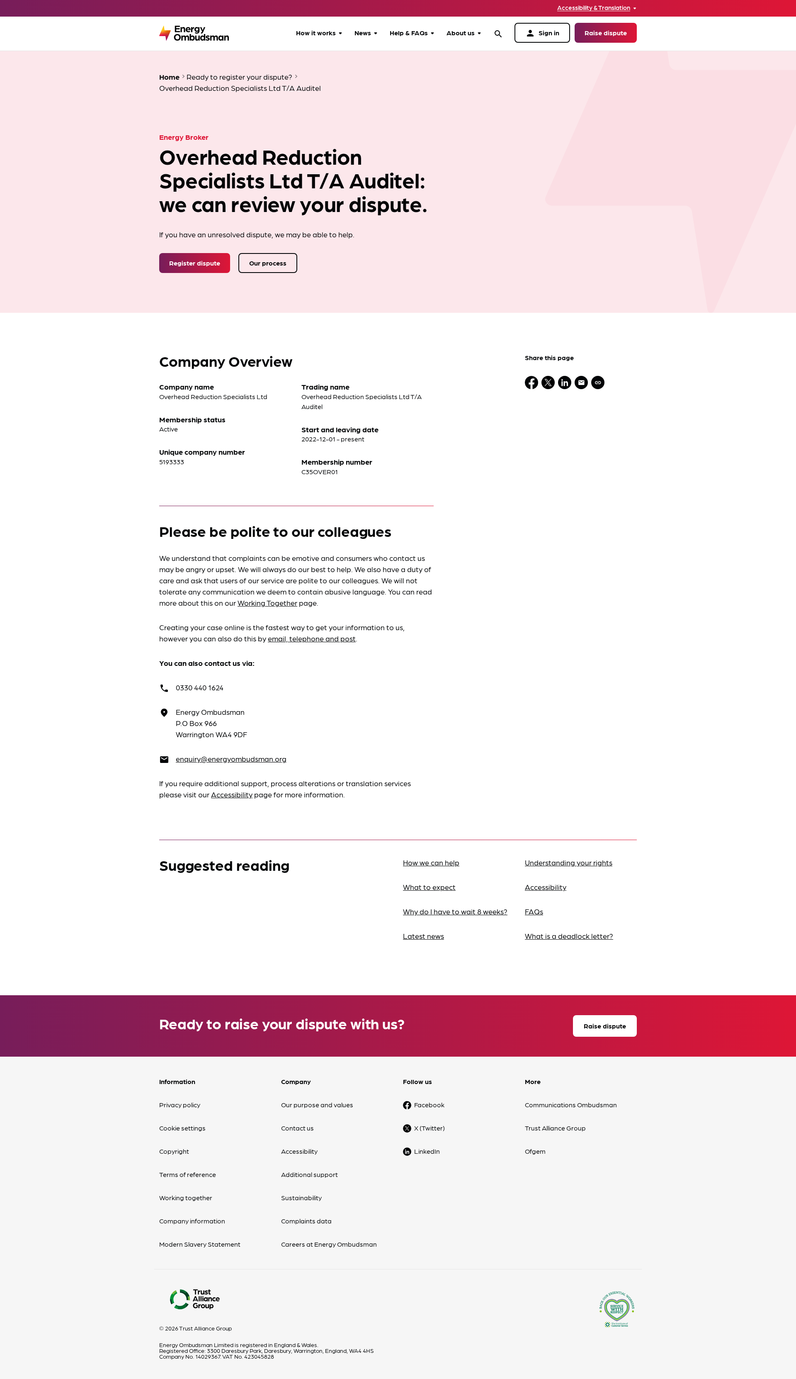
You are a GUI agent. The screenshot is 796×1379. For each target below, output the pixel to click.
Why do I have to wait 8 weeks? (455, 911)
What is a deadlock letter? (569, 935)
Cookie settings (182, 1127)
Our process (267, 262)
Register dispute (194, 262)
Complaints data (306, 1220)
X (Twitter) (429, 1127)
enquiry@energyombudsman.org (231, 758)
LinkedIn (427, 1151)
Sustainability (301, 1197)
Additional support (309, 1174)
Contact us (297, 1127)
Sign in (542, 33)
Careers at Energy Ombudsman (329, 1244)
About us (461, 32)
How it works (316, 32)
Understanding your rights (568, 862)
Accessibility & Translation (593, 7)
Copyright (174, 1151)
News (362, 32)
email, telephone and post (312, 638)
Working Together (267, 602)
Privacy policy (179, 1104)
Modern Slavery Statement (199, 1244)
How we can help (431, 862)
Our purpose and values (317, 1104)
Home (169, 76)
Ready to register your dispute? (239, 76)
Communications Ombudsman (571, 1104)
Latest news (423, 935)
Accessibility (231, 794)
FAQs (534, 911)
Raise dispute (606, 32)
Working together (185, 1197)
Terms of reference (187, 1174)
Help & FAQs (409, 32)
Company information (192, 1220)
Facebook (429, 1104)
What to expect (429, 887)
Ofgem (535, 1151)
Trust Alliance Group (555, 1127)
